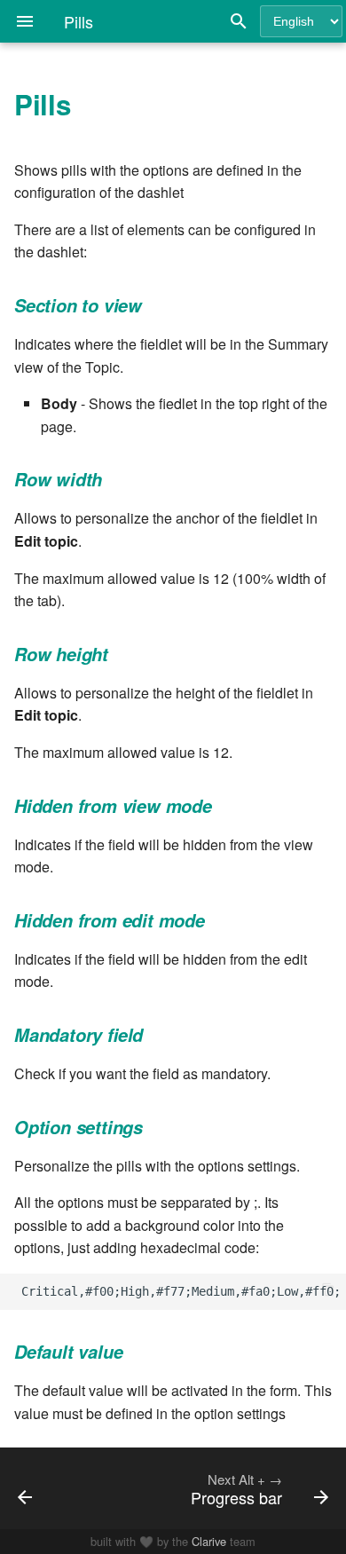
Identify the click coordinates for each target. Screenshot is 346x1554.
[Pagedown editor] (46, 1488)
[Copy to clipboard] (328, 1291)
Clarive (209, 1541)
